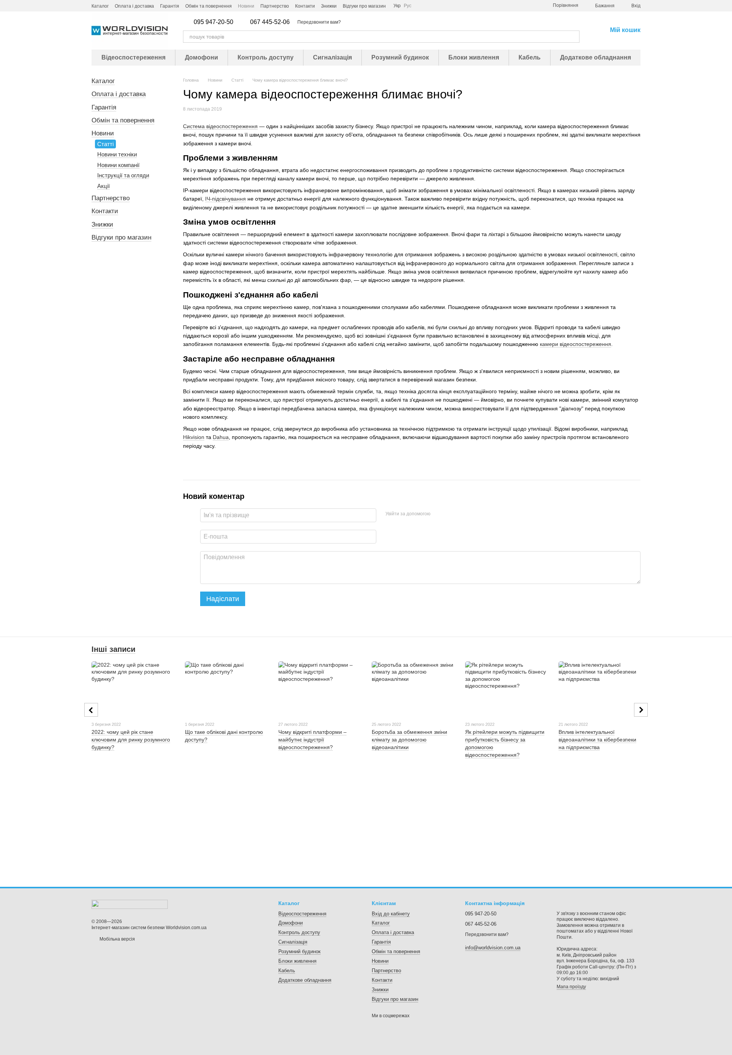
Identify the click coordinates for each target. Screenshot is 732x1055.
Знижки (329, 6)
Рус (407, 5)
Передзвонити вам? (319, 22)
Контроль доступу (266, 57)
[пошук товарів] (573, 37)
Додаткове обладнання (595, 57)
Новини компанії (118, 165)
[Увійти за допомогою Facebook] (438, 514)
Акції (103, 186)
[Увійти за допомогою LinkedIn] (463, 514)
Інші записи (113, 649)
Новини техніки (117, 154)
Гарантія (169, 6)
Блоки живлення (473, 57)
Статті (105, 144)
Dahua (221, 437)
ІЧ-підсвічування (225, 199)
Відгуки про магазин (364, 6)
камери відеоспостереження (575, 344)
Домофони (201, 57)
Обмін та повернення (208, 6)
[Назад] (91, 710)
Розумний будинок (400, 57)
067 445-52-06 (270, 22)
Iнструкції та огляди (123, 175)
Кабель (529, 57)
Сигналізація (332, 57)
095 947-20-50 (213, 22)
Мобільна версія (116, 939)
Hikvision (193, 437)
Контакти (305, 6)
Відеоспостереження (133, 57)
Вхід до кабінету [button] (391, 914)
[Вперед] (641, 710)
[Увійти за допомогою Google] (451, 514)
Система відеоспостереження (220, 126)
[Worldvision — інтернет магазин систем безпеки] (130, 904)
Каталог (100, 6)
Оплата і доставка (134, 6)
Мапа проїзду (571, 986)
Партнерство (274, 6)
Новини (246, 6)
